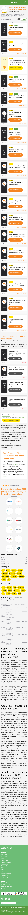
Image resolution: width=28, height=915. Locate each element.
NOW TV (8, 593)
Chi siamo (4, 854)
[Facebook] (2, 899)
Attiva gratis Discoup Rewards (11, 420)
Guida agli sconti (5, 864)
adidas (10, 590)
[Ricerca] (25, 2)
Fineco (8, 570)
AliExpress (12, 573)
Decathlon (21, 587)
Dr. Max (23, 590)
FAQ (2, 869)
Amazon (4, 579)
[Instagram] (9, 899)
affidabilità (5, 476)
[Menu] (2, 2)
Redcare (9, 587)
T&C (2, 871)
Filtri (24, 19)
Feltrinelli (16, 590)
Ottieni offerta (15, 154)
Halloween (4, 888)
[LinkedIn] (6, 899)
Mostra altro (14, 496)
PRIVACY (18, 909)
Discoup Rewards (6, 416)
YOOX (3, 570)
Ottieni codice (15, 33)
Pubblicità (4, 856)
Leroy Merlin (5, 576)
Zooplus (14, 570)
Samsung (19, 573)
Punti (5, 12)
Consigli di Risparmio (14, 11)
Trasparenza (4, 875)
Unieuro (20, 570)
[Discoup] (14, 848)
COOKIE (23, 909)
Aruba (3, 587)
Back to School (5, 885)
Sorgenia (21, 576)
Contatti (3, 867)
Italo (15, 587)
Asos (3, 593)
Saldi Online (4, 883)
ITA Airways (4, 573)
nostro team (15, 464)
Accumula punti (15, 68)
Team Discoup (5, 877)
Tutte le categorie (6, 862)
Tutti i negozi (4, 860)
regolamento (21, 417)
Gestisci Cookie (4, 910)
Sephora (4, 590)
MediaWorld (14, 576)
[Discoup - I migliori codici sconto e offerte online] (14, 2)
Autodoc (14, 593)
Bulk (19, 593)
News (2, 858)
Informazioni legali (6, 873)
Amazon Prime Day (6, 886)
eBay (9, 579)
